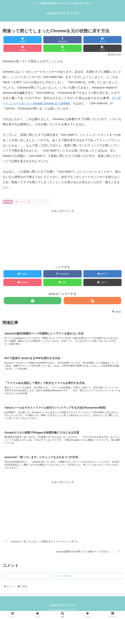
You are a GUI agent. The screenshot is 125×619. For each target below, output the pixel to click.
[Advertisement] (62, 236)
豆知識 (9, 202)
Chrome (22, 202)
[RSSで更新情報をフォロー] (92, 300)
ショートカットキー (40, 202)
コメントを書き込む (62, 576)
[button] (115, 402)
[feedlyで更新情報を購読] (32, 300)
